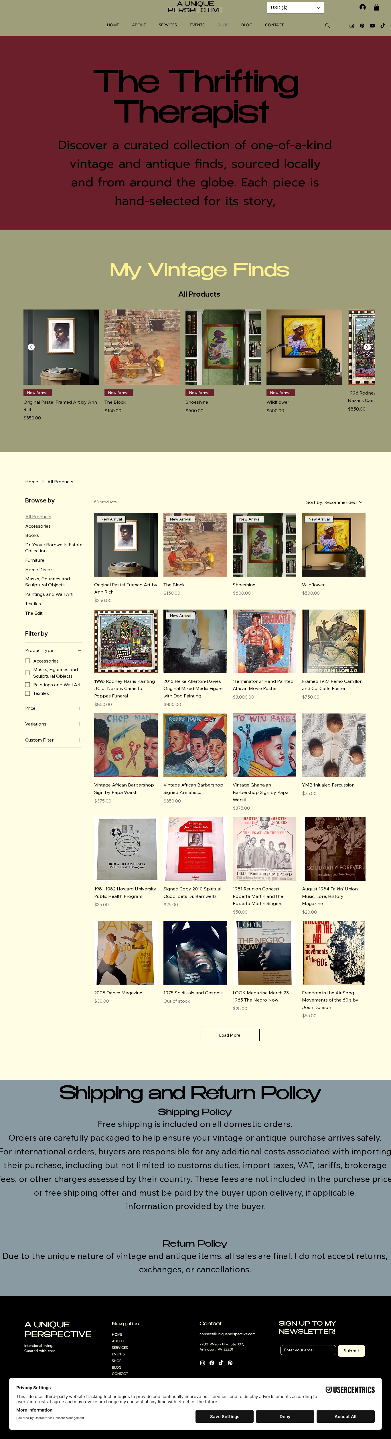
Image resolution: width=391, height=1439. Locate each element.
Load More (229, 1035)
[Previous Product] (31, 347)
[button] (376, 7)
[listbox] (295, 7)
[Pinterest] (362, 26)
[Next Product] (367, 347)
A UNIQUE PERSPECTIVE (195, 7)
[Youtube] (372, 26)
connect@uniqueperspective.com (228, 1334)
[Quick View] (61, 347)
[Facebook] (212, 1363)
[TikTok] (383, 26)
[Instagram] (352, 26)
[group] (199, 369)
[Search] (328, 26)
